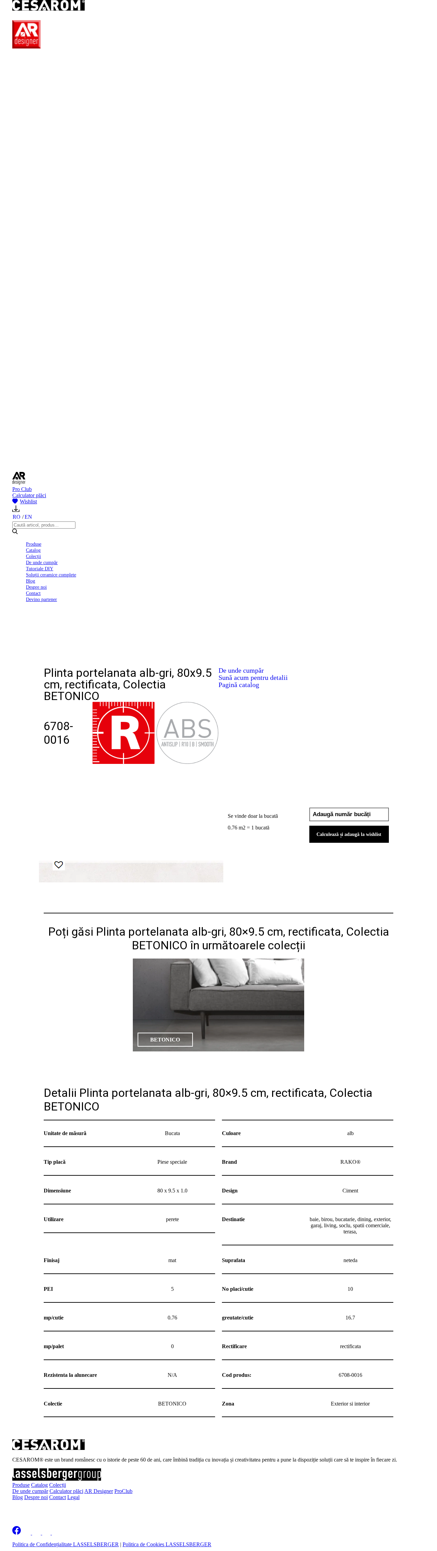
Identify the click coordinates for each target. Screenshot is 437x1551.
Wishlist (28, 501)
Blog (30, 581)
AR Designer (98, 1491)
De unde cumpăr (42, 562)
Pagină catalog (238, 684)
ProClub (123, 1491)
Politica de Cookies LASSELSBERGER (167, 1544)
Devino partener (41, 599)
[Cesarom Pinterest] (47, 1533)
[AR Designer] (26, 47)
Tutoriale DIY (39, 568)
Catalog (33, 550)
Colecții (33, 556)
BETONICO (165, 1040)
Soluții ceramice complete (51, 574)
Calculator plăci (29, 495)
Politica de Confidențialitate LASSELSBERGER (65, 1544)
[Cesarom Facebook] (16, 1533)
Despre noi (36, 587)
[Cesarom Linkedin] (27, 1533)
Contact (33, 593)
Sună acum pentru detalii (253, 677)
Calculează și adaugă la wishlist (348, 834)
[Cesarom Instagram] (37, 1533)
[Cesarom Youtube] (56, 1533)
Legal (73, 1497)
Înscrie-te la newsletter (56, 1509)
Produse (33, 544)
